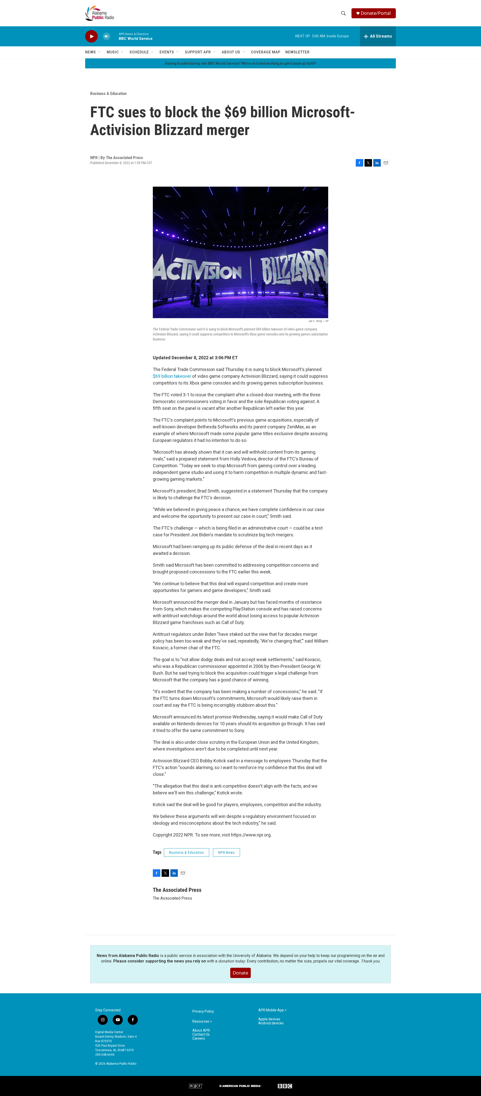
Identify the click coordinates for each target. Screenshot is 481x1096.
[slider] (114, 36)
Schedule (139, 52)
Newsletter (297, 52)
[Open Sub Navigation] (100, 52)
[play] (91, 36)
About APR (201, 1030)
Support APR (198, 52)
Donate (240, 973)
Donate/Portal (376, 13)
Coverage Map (265, 52)
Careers (198, 1038)
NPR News (226, 852)
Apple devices (269, 1019)
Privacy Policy (203, 1011)
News (90, 52)
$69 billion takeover (172, 376)
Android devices (271, 1023)
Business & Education (108, 93)
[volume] (106, 36)
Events (167, 52)
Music (113, 52)
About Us (231, 52)
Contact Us (201, 1034)
